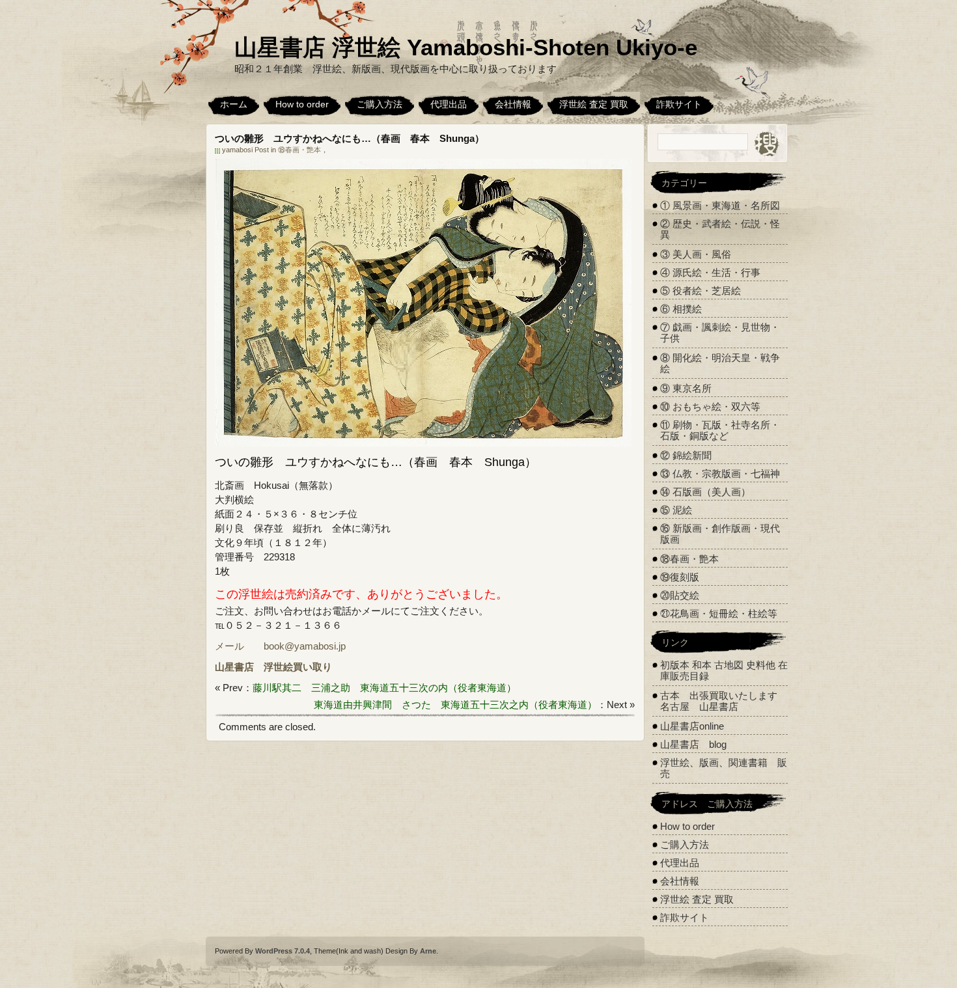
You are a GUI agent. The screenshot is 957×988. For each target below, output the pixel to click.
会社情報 (513, 104)
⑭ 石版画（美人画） (705, 491)
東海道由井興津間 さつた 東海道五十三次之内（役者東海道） (455, 704)
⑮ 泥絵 (676, 509)
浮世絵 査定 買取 (593, 104)
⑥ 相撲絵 (681, 308)
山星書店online (692, 726)
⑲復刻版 (679, 577)
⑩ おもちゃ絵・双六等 (710, 406)
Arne (428, 951)
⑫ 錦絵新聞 (686, 455)
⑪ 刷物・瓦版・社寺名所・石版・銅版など (720, 430)
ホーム (233, 104)
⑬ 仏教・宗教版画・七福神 (720, 473)
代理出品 (448, 104)
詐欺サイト (679, 104)
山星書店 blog (693, 744)
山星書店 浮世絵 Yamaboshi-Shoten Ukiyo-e (465, 47)
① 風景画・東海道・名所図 (720, 205)
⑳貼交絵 (679, 595)
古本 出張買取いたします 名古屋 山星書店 (723, 701)
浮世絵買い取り (298, 666)
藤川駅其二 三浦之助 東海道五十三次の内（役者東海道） (384, 687)
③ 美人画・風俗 (695, 254)
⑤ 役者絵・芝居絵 (700, 290)
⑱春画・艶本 (299, 150)
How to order (302, 104)
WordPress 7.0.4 (282, 951)
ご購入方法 (379, 104)
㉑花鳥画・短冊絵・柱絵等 (718, 613)
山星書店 (234, 666)
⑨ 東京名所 (686, 388)
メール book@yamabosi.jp (280, 646)
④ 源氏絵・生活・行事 (710, 272)
